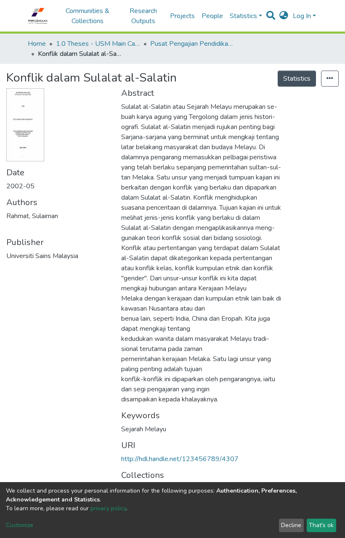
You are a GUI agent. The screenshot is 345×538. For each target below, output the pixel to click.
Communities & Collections (87, 16)
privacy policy (108, 508)
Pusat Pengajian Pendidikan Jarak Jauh (192, 43)
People (212, 16)
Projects (182, 16)
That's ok (321, 525)
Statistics (296, 78)
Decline (291, 525)
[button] (283, 16)
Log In (302, 16)
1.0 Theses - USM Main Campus (98, 43)
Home (37, 43)
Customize (19, 525)
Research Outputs (143, 16)
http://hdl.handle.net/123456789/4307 (180, 459)
